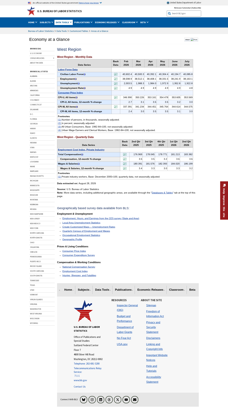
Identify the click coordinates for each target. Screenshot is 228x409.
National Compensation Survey (78, 267)
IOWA (32, 147)
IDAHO (32, 133)
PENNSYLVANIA (36, 257)
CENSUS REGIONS (37, 58)
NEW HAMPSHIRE (36, 214)
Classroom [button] (129, 22)
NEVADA (33, 209)
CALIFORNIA (35, 95)
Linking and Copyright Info (154, 346)
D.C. (31, 114)
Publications (123, 289)
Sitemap (151, 305)
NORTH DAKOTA (36, 237)
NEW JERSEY (35, 219)
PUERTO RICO (35, 261)
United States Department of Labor (185, 2)
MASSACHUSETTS (37, 176)
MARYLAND (34, 171)
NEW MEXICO (35, 223)
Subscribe (196, 7)
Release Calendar (182, 7)
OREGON (33, 252)
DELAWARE (34, 109)
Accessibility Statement (153, 379)
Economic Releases (150, 289)
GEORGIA (34, 123)
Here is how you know (89, 2)
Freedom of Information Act (155, 314)
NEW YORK (34, 228)
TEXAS (32, 285)
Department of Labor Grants (125, 330)
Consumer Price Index (70, 92)
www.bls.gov (80, 380)
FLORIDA (33, 119)
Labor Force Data (68, 69)
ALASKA (33, 81)
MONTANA (34, 199)
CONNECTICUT (36, 105)
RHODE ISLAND (36, 266)
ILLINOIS (33, 138)
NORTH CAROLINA (37, 233)
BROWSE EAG (35, 49)
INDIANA (33, 143)
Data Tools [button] (62, 22)
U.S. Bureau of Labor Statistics (59, 11)
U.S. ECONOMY (36, 53)
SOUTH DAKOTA (36, 275)
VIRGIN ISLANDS (36, 299)
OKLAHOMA (34, 247)
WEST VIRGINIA (36, 313)
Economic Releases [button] (106, 22)
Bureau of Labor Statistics (41, 31)
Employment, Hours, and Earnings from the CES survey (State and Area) (100, 218)
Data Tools (62, 31)
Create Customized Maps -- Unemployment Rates (88, 227)
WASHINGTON (35, 309)
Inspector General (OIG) (127, 308)
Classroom (176, 289)
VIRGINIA (33, 304)
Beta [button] (143, 22)
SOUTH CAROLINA (37, 271)
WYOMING (34, 323)
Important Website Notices (157, 358)
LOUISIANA (34, 161)
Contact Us (80, 386)
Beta (192, 289)
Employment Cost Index (75, 271)
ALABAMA (33, 76)
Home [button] (31, 22)
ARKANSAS (34, 90)
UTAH (32, 290)
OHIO (32, 242)
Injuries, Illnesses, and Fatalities (79, 275)
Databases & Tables (162, 192)
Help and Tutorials (151, 368)
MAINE (32, 166)
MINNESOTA (34, 185)
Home (68, 289)
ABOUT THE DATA (36, 63)
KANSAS (33, 152)
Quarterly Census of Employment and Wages (86, 231)
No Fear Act (124, 338)
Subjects (83, 289)
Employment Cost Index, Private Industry (81, 149)
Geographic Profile (72, 239)
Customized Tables (79, 31)
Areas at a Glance (99, 31)
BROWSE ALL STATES (39, 71)
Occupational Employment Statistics (81, 235)
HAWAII (33, 128)
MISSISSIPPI (34, 190)
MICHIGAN (34, 181)
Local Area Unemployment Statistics (81, 222)
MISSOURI (34, 195)
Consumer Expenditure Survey (78, 255)
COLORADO (34, 100)
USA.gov (122, 344)
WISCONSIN (34, 318)
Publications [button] (82, 22)
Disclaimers (153, 338)
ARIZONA (33, 85)
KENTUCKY (34, 157)
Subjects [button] (45, 22)
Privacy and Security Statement (153, 327)
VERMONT (34, 295)
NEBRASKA (34, 204)
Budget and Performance (124, 318)
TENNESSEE (34, 280)
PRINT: (187, 39)
